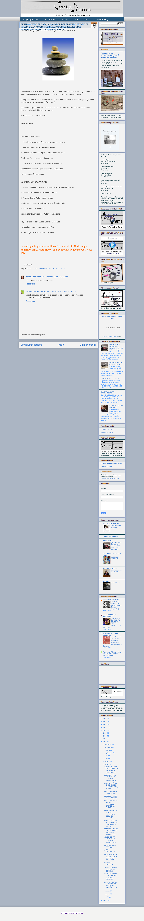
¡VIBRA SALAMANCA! (109, 851)
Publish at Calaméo (107, 336)
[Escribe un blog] (27, 265)
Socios (65, 19)
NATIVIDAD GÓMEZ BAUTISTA (116, 406)
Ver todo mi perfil (106, 466)
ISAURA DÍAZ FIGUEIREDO (109, 863)
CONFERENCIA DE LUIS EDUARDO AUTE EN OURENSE (110, 876)
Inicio (61, 344)
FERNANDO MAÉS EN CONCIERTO (110, 797)
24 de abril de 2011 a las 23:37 (55, 277)
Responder (30, 284)
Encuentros (50, 19)
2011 (104, 742)
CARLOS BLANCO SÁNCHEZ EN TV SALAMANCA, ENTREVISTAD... (111, 769)
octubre (107, 750)
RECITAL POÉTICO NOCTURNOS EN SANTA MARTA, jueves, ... (111, 823)
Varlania (106, 581)
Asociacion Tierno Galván (112, 652)
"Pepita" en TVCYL (107, 433)
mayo (106, 761)
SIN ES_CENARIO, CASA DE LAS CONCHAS (110, 869)
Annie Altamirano (33, 277)
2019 (104, 719)
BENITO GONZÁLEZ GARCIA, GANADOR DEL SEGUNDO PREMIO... (111, 814)
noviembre (108, 747)
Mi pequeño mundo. (110, 568)
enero (107, 897)
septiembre (108, 753)
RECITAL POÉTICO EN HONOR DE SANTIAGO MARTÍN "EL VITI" (111, 884)
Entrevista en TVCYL (108, 429)
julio (106, 756)
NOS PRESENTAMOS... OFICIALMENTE (109, 392)
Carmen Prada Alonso (110, 536)
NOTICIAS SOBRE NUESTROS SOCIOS (47, 268)
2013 (104, 736)
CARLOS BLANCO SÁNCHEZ (110, 378)
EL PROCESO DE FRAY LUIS (110, 846)
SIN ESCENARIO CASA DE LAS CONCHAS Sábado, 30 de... (110, 777)
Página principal (30, 19)
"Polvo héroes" (115, 583)
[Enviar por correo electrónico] (25, 265)
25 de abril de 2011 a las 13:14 (63, 291)
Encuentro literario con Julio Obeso (115, 363)
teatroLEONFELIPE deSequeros (109, 615)
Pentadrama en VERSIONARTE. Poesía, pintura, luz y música (110, 55)
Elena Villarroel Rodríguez (37, 291)
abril (106, 764)
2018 (104, 721)
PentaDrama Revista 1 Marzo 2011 (112, 317)
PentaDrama (107, 540)
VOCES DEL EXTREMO (111, 600)
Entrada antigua (88, 344)
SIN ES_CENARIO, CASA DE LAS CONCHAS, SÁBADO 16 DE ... (111, 839)
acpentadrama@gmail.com (110, 478)
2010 (104, 900)
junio (106, 758)
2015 (104, 730)
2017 (104, 724)
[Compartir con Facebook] (31, 265)
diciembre (108, 744)
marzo (107, 891)
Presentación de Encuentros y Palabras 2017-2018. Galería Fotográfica (116, 347)
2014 (104, 733)
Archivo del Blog (100, 19)
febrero (107, 894)
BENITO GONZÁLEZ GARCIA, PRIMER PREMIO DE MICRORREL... (111, 831)
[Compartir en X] (29, 265)
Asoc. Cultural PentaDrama (112, 463)
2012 (104, 739)
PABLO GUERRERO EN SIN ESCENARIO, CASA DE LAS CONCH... (111, 804)
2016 (104, 727)
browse (116, 336)
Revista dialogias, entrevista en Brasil (116, 527)
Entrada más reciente (31, 344)
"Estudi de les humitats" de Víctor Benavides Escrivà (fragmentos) (116, 605)
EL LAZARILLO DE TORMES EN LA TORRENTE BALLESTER (110, 857)
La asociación (80, 19)
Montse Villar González (111, 523)
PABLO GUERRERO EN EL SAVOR (111, 792)
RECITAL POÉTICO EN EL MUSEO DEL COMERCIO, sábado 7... (111, 785)
